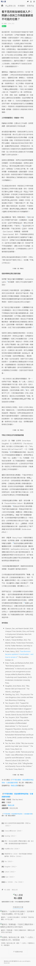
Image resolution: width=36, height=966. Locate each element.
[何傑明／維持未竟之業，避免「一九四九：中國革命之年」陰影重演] (18, 938)
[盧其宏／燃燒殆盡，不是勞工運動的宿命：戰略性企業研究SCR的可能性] (18, 925)
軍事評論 (30, 5)
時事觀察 (21, 5)
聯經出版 (11, 805)
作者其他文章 (18, 907)
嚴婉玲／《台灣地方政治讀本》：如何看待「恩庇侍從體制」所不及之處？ (17, 918)
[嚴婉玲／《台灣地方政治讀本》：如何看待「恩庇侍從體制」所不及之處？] (18, 912)
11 (24, 602)
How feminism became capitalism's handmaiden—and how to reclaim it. (19, 654)
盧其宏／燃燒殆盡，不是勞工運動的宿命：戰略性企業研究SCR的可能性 (18, 931)
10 (13, 543)
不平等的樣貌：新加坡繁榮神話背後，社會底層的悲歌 (17, 814)
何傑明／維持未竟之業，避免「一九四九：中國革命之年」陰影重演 (18, 944)
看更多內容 (19, 952)
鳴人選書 (4, 23)
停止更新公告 (10, 5)
